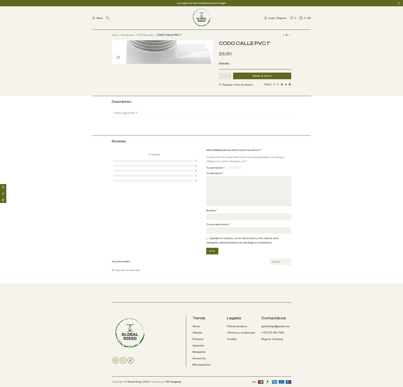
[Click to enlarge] (118, 58)
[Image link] (130, 333)
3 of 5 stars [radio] (235, 167)
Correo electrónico (218, 224)
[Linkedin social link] (286, 84)
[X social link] (278, 84)
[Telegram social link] (290, 84)
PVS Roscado (146, 34)
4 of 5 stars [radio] (237, 167)
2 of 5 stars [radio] (232, 167)
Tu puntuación (215, 167)
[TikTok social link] (131, 360)
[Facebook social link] (274, 84)
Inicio (115, 34)
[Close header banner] (399, 3)
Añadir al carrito (262, 75)
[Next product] (289, 35)
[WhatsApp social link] (123, 360)
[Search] (107, 18)
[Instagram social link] (115, 360)
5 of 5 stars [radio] (240, 167)
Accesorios (128, 34)
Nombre (211, 210)
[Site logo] (202, 17)
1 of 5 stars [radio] (229, 167)
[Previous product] (283, 35)
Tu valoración (215, 173)
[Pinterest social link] (282, 84)
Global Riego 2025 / (139, 381)
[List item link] (207, 326)
